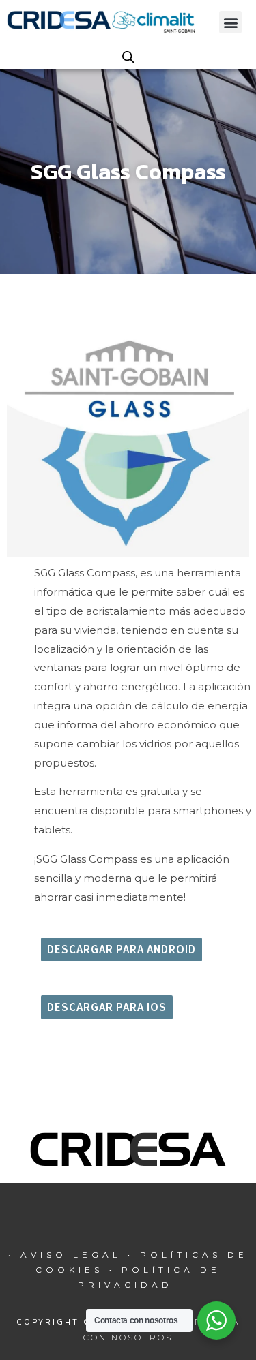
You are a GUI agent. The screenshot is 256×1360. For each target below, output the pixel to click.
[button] (230, 22)
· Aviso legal (68, 1255)
